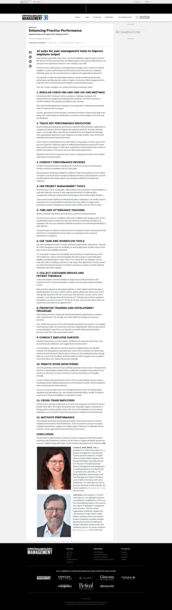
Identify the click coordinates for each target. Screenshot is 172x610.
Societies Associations (101, 554)
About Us (69, 554)
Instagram (124, 557)
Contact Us (69, 562)
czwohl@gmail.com (95, 488)
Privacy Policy (86, 598)
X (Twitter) (124, 554)
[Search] (136, 17)
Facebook (124, 552)
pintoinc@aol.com (82, 530)
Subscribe (144, 17)
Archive (68, 557)
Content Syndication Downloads (104, 559)
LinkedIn (123, 559)
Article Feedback (71, 559)
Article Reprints (99, 552)
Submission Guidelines (101, 557)
